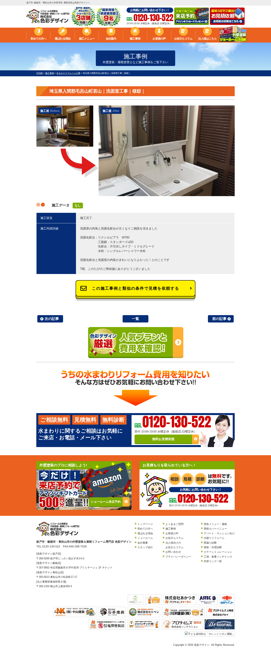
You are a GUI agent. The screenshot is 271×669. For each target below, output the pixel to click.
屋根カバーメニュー (215, 528)
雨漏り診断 (210, 542)
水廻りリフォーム (214, 537)
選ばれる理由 (62, 38)
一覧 (135, 319)
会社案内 (111, 38)
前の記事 (219, 319)
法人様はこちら (207, 38)
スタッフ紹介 (145, 547)
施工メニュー (87, 38)
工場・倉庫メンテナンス (218, 556)
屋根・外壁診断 (213, 547)
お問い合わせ (173, 551)
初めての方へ (38, 38)
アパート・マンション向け (219, 533)
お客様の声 (159, 38)
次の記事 (52, 319)
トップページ (145, 524)
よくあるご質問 (174, 524)
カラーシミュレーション (218, 551)
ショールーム (145, 537)
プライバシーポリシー (178, 556)
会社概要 (142, 542)
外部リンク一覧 (213, 561)
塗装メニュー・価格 (215, 524)
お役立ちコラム (183, 38)
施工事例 (135, 38)
